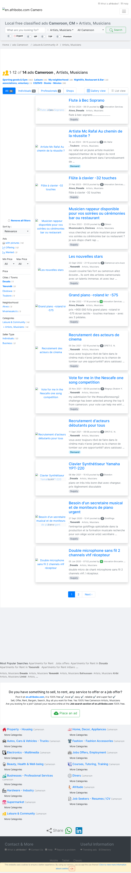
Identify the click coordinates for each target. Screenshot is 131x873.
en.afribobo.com (35, 696)
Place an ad (68, 713)
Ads (5, 238)
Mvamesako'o (12, 311)
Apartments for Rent (41, 663)
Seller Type (8, 334)
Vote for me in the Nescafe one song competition (96, 380)
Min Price (7, 259)
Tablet (65, 860)
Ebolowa (9, 291)
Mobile (53, 860)
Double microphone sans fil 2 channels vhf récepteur (94, 552)
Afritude (83, 787)
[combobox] (60, 30)
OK (72, 868)
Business (9, 343)
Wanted (11, 252)
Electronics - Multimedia (28, 752)
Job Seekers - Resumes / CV (97, 798)
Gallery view (98, 90)
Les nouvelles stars (86, 256)
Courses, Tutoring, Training (96, 764)
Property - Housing (25, 729)
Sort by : (7, 226)
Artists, (31, 676)
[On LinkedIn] (79, 830)
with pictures (14, 242)
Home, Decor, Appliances (94, 729)
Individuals (26, 90)
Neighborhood (10, 302)
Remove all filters (20, 220)
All (8, 90)
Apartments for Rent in (89, 663)
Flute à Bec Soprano (86, 100)
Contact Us (36, 849)
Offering (12, 247)
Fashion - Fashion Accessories (98, 741)
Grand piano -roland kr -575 (93, 295)
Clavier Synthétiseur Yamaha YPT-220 (94, 466)
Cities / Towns (10, 277)
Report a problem (66, 849)
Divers (82, 775)
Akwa (7, 306)
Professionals (50, 90)
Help (125, 3)
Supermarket (21, 802)
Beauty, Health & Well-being (30, 764)
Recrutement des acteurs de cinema (94, 337)
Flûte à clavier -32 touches (92, 178)
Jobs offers (62, 663)
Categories (8, 318)
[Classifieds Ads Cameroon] (22, 11)
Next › (88, 594)
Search (117, 29)
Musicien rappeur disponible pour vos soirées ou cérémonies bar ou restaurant (97, 213)
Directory (106, 849)
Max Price (21, 259)
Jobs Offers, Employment (94, 752)
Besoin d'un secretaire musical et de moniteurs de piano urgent (96, 507)
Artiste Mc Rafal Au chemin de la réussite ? (95, 133)
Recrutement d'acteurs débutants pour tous (89, 423)
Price (5, 271)
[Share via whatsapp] (68, 830)
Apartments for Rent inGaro (58, 667)
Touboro (9, 295)
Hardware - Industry (25, 790)
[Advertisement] (65, 58)
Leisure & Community (16, 322)
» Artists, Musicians (15, 327)
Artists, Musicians (14, 673)
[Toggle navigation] (124, 11)
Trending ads (89, 849)
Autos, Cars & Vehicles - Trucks (33, 741)
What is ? (109, 3)
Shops (70, 90)
